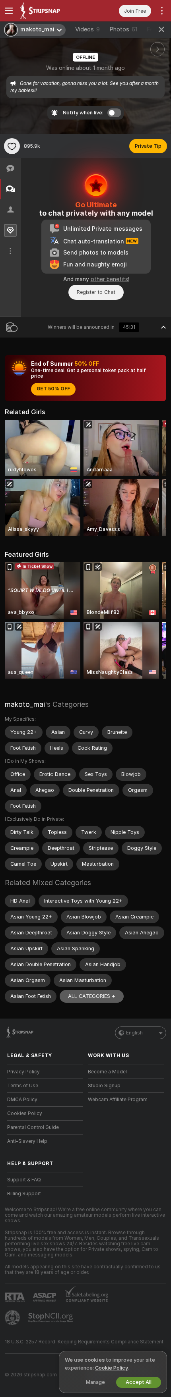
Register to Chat (96, 292)
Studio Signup (104, 1085)
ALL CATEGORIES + (91, 996)
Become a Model (107, 1072)
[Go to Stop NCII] (51, 1317)
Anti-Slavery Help (27, 1141)
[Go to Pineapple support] (13, 1317)
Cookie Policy (111, 1368)
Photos (123, 29)
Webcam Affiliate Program (118, 1099)
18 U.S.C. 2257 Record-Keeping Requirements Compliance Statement (84, 1342)
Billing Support (24, 1193)
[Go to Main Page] (51, 10)
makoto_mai (25, 704)
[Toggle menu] (8, 10)
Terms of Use (22, 1085)
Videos (87, 29)
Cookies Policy (24, 1113)
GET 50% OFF (53, 389)
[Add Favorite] (12, 146)
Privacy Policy (23, 1072)
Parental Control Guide (33, 1127)
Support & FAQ (24, 1180)
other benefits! (110, 279)
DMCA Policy (22, 1099)
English (134, 1033)
